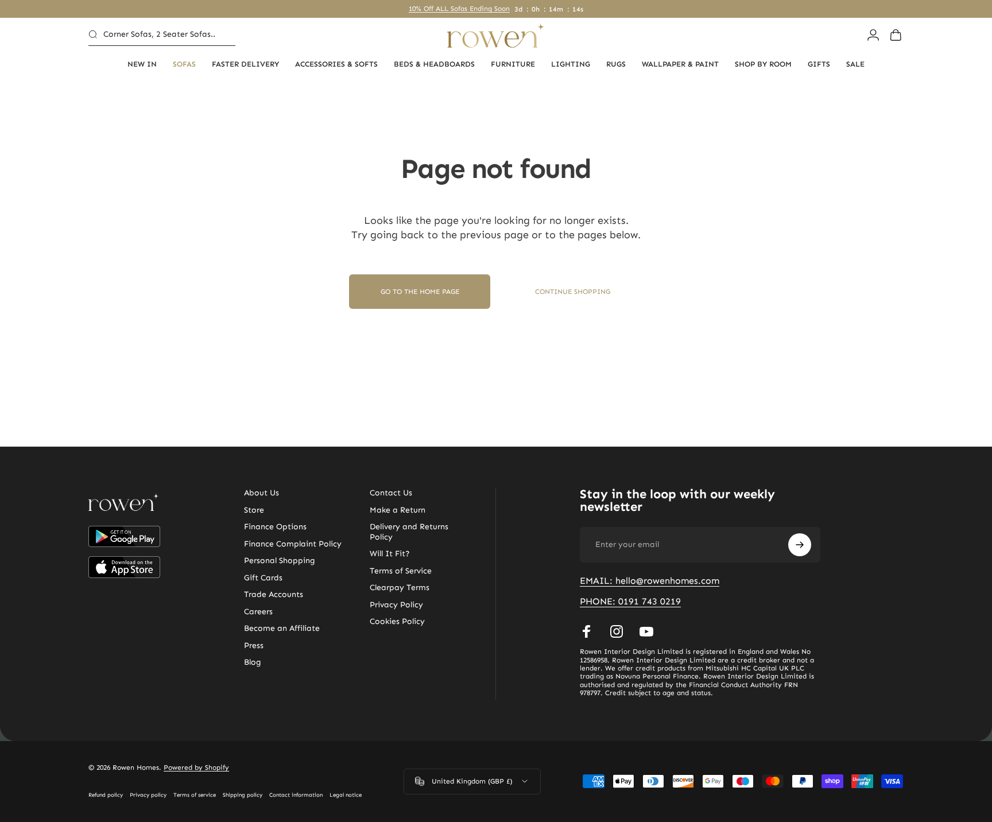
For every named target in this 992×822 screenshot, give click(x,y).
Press (254, 645)
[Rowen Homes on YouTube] (646, 631)
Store (254, 510)
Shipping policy (242, 795)
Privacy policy (148, 795)
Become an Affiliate (282, 628)
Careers (258, 611)
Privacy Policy (396, 605)
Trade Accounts (273, 594)
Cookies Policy (397, 621)
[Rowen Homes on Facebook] (587, 631)
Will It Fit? (390, 554)
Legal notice (346, 795)
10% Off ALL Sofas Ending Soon (459, 9)
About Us (261, 493)
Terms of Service (401, 571)
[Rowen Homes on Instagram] (616, 631)
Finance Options (275, 527)
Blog (252, 662)
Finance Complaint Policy (293, 544)
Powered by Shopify (196, 767)
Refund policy (105, 795)
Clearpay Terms (399, 587)
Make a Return (397, 510)
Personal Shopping (279, 560)
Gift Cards (263, 578)
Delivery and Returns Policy (409, 532)
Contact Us (391, 493)
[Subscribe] (799, 544)
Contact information (296, 795)
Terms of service (194, 795)
